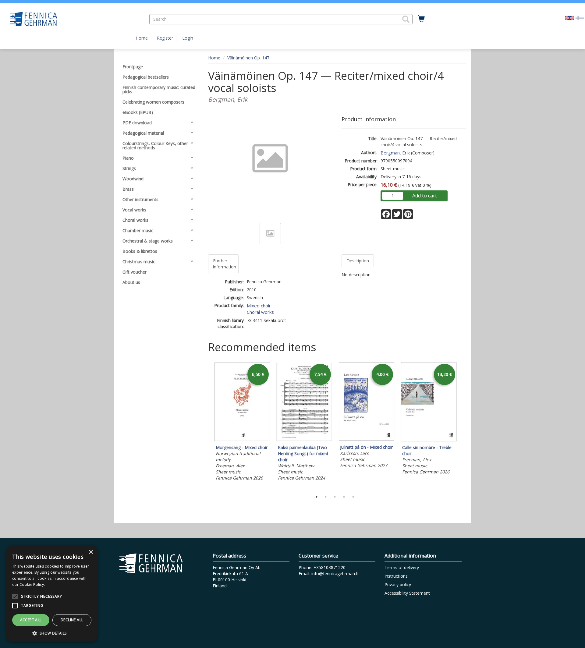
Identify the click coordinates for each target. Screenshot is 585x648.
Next (463, 426)
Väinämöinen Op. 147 (248, 58)
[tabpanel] (242, 422)
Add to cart (424, 195)
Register (165, 38)
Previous (207, 426)
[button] (406, 19)
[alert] (52, 594)
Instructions (396, 576)
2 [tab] (326, 497)
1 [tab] (317, 497)
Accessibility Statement (407, 593)
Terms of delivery (402, 567)
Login (187, 38)
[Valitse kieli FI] (580, 17)
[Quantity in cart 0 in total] (421, 19)
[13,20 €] (429, 440)
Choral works (260, 312)
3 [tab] (335, 497)
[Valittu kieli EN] (569, 17)
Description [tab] (357, 261)
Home (142, 38)
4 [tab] (344, 497)
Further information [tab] (224, 264)
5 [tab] (353, 497)
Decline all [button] (72, 619)
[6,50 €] (242, 440)
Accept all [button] (31, 619)
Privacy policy (398, 584)
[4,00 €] (367, 439)
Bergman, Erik (395, 153)
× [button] (90, 552)
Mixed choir (259, 306)
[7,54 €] (304, 440)
